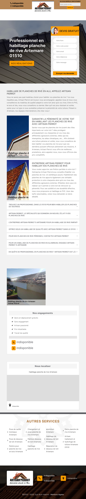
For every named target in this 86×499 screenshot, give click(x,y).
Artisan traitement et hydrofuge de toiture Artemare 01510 (71, 441)
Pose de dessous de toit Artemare (16, 440)
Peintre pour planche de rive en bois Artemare (16, 449)
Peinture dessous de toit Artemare (34, 440)
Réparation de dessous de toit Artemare (52, 449)
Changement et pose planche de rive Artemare (34, 432)
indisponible (17, 3)
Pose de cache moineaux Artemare (15, 432)
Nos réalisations (21, 63)
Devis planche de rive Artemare (71, 430)
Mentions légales (57, 494)
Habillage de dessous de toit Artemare (52, 439)
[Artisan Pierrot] (43, 6)
